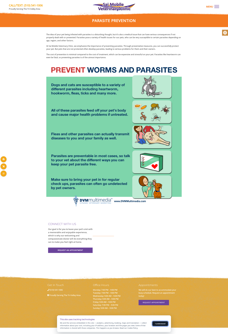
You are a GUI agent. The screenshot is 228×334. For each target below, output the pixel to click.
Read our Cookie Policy (129, 328)
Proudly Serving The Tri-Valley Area (65, 295)
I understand (160, 324)
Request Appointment (154, 302)
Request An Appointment (70, 250)
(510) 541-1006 (33, 5)
